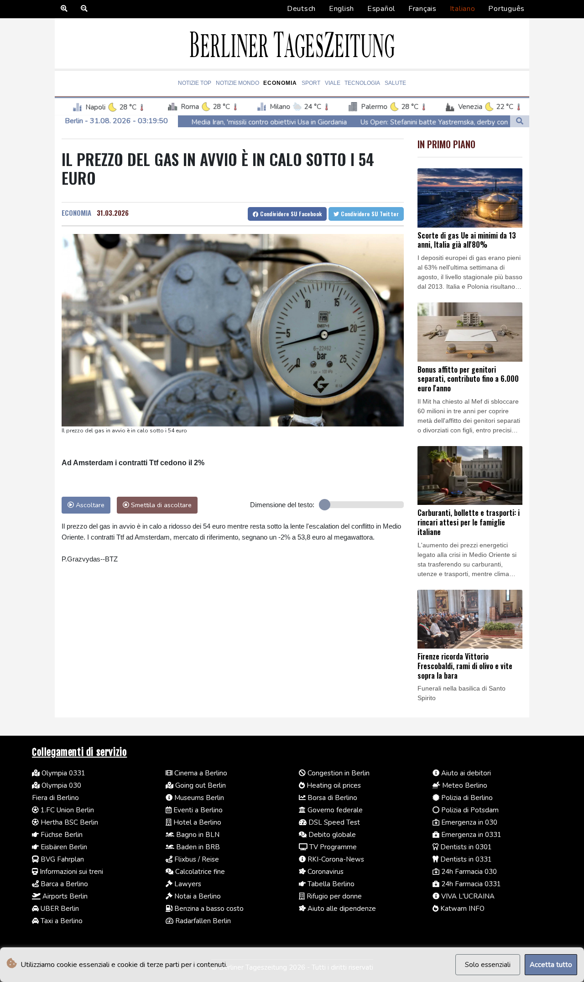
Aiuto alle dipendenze (341, 908)
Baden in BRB (197, 847)
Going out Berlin (199, 785)
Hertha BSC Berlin (68, 822)
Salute (395, 83)
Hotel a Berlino (196, 822)
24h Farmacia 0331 (470, 883)
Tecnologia (362, 83)
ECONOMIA (76, 213)
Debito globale (331, 834)
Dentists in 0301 (465, 847)
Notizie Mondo (237, 83)
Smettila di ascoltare (160, 504)
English (341, 9)
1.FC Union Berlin (66, 810)
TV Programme (332, 847)
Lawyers (186, 883)
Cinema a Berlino (199, 773)
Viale (332, 83)
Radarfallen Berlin (202, 920)
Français (422, 9)
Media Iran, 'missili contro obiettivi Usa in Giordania (216, 122)
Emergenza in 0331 (470, 834)
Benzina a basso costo (208, 908)
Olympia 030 (60, 785)
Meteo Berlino (463, 785)
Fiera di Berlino (55, 797)
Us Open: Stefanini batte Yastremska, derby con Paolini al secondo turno (419, 122)
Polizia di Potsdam (469, 810)
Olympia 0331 (62, 773)
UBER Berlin (59, 908)
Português (506, 9)
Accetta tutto (551, 964)
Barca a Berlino (63, 883)
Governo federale (334, 810)
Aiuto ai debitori (465, 773)
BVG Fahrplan (61, 859)
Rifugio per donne (333, 896)
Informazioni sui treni (70, 871)
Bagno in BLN (196, 834)
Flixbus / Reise (195, 859)
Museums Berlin (198, 797)
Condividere (290, 214)
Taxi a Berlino (61, 920)
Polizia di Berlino (466, 797)
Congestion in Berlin (338, 773)
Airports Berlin (64, 896)
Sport (311, 83)
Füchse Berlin (61, 834)
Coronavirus (325, 871)
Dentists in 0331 (465, 859)
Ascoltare (89, 504)
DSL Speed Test (333, 822)
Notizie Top (194, 83)
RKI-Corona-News (335, 859)
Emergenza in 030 (468, 822)
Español (381, 9)
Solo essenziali (488, 964)
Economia (280, 83)
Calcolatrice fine (199, 871)
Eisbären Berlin (63, 847)
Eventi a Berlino (197, 810)
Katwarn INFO (461, 908)
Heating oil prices (333, 785)
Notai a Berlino (196, 896)
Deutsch (301, 9)
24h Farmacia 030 (468, 871)
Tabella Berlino (330, 883)
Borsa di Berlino (331, 797)
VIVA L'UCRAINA (467, 896)
